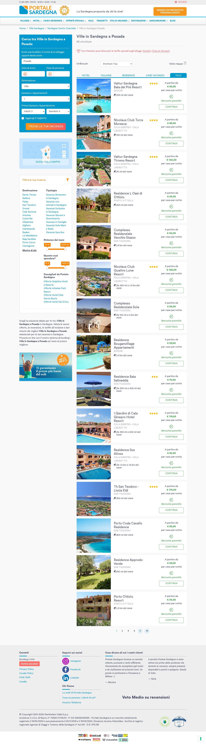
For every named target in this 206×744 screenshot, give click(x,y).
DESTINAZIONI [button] (138, 21)
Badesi (25, 232)
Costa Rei (27, 219)
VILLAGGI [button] (24, 21)
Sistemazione (28, 80)
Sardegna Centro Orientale (62, 28)
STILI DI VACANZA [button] (118, 21)
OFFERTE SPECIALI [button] (75, 21)
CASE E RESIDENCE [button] (52, 21)
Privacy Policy (26, 669)
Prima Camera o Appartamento (38, 106)
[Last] (147, 631)
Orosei (25, 208)
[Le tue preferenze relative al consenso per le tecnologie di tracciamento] (201, 739)
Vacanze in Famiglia (56, 222)
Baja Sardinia (29, 239)
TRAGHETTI (102, 21)
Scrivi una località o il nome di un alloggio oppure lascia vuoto (43, 54)
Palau (25, 202)
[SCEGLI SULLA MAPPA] (45, 153)
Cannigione (28, 246)
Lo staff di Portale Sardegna (77, 693)
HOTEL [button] (36, 21)
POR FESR (24, 677)
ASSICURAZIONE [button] (157, 21)
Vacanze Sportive (55, 232)
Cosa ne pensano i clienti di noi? (79, 698)
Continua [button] (171, 107)
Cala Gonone (29, 212)
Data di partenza (55, 68)
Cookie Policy (26, 673)
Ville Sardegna (36, 28)
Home (22, 28)
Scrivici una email (29, 664)
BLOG (172, 21)
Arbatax (26, 215)
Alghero (26, 225)
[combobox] (46, 61)
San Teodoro (29, 205)
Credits (23, 682)
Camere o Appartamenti (34, 93)
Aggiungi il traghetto (36, 118)
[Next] (140, 631)
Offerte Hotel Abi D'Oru (56, 302)
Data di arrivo (29, 68)
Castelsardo (28, 229)
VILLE (90, 21)
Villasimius (27, 222)
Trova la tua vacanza (45, 126)
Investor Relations (71, 702)
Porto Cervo (28, 242)
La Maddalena (29, 236)
